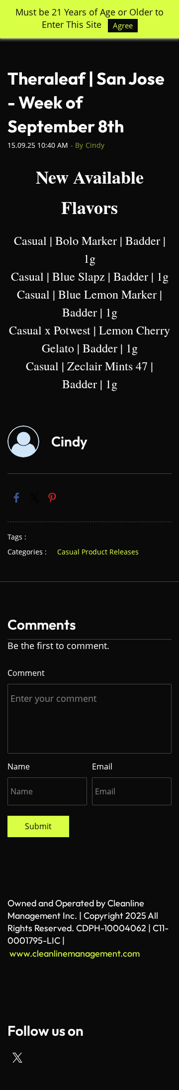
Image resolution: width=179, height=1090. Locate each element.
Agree (123, 25)
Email (102, 766)
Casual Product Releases (98, 551)
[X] (17, 1057)
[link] (16, 497)
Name (18, 766)
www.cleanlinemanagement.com (74, 953)
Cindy (95, 145)
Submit (38, 826)
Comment (26, 672)
